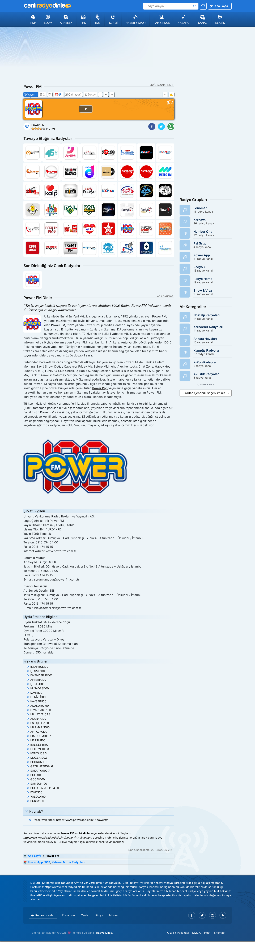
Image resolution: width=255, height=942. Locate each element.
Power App (35, 862)
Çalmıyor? (75, 94)
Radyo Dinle (104, 932)
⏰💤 (58, 94)
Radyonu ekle (44, 915)
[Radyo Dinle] (47, 6)
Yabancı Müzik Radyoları (68, 862)
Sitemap (219, 932)
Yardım (85, 915)
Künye (99, 915)
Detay (92, 94)
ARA (194, 6)
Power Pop (100, 388)
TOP (47, 862)
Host (207, 932)
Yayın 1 (32, 94)
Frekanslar (69, 915)
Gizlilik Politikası (178, 932)
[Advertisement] (127, 54)
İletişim (113, 915)
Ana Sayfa (221, 6)
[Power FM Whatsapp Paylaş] (170, 126)
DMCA (196, 932)
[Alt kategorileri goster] (206, 384)
